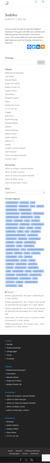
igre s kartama (36, 231)
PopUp (7, 101)
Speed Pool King (11, 119)
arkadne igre (24, 202)
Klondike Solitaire (34, 238)
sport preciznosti (18, 271)
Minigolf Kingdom (12, 98)
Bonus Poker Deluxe (12, 213)
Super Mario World (12, 278)
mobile (19, 245)
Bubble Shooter (11, 134)
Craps (27, 220)
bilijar (32, 206)
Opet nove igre (11, 152)
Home (10, 451)
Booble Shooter (26, 213)
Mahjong (19, 242)
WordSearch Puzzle (31, 281)
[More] (43, 47)
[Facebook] (29, 47)
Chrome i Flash (11, 159)
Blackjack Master (11, 123)
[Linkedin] (38, 47)
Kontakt (10, 344)
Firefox (22, 227)
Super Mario (10, 274)
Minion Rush (10, 245)
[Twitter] (34, 47)
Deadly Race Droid (12, 105)
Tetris (35, 278)
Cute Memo (9, 76)
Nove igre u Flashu (20, 183)
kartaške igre (22, 238)
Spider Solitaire (11, 137)
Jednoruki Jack (33, 234)
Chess (37, 216)
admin (9, 19)
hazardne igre (11, 231)
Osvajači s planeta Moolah (15, 148)
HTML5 (20, 231)
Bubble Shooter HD (12, 87)
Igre (24, 19)
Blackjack (40, 206)
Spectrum (9, 267)
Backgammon (23, 206)
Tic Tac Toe (10, 281)
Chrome (9, 220)
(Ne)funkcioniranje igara (14, 73)
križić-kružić (10, 242)
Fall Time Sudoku (12, 227)
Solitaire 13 (9, 141)
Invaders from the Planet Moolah (16, 234)
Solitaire (8, 127)
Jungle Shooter (11, 238)
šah (21, 285)
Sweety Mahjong (11, 130)
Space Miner (10, 94)
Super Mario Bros (22, 274)
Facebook (10, 358)
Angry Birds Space (12, 202)
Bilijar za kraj (18, 179)
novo (23, 249)
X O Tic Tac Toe (11, 109)
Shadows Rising (11, 256)
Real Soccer (9, 116)
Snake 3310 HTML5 (12, 83)
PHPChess (18, 253)
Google (38, 227)
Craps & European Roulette (15, 155)
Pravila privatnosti (14, 348)
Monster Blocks (11, 80)
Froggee (8, 112)
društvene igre (25, 224)
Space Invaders (21, 263)
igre (27, 231)
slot (21, 256)
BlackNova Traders (25, 209)
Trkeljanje (19, 281)
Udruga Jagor (12, 351)
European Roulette (38, 224)
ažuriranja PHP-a (11, 206)
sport (8, 271)
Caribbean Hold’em (27, 216)
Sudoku (8, 144)
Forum (10, 292)
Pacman (9, 253)
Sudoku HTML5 (11, 91)
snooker (24, 260)
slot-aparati (28, 256)
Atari (33, 202)
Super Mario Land (35, 274)
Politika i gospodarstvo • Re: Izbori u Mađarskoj (23, 295)
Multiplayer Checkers (12, 249)
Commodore (18, 220)
